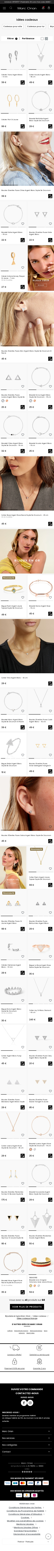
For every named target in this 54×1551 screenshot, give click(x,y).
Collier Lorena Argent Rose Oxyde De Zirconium (12, 1147)
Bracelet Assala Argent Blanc (40, 444)
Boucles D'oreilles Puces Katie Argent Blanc (40, 233)
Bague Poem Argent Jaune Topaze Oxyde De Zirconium (12, 607)
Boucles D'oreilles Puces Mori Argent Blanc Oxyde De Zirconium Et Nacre (26, 352)
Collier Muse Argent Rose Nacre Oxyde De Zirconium (24, 515)
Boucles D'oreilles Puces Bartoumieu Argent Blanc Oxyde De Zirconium (39, 922)
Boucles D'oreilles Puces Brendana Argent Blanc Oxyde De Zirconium (12, 1101)
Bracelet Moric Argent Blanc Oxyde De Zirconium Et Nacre (12, 721)
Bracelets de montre (21, 1331)
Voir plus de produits (27, 1306)
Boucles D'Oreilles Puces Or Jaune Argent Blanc (11, 922)
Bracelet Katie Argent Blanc (11, 233)
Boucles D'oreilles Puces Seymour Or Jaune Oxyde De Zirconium (12, 1237)
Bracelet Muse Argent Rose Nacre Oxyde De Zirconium (11, 1282)
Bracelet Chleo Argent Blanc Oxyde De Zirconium (12, 444)
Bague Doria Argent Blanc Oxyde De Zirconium (11, 1010)
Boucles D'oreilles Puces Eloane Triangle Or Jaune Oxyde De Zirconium (38, 1101)
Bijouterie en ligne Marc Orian (18, 1316)
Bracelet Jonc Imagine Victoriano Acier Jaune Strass (40, 1281)
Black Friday (30, 1333)
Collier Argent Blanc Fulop (11, 1057)
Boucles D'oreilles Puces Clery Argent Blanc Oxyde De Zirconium (40, 1057)
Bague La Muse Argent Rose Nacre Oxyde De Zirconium (40, 966)
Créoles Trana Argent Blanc (11, 76)
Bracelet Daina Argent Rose (39, 607)
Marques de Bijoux (36, 1331)
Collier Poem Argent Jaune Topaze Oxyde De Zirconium (39, 878)
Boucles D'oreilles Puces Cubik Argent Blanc (40, 721)
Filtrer (12, 38)
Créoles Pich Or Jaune (9, 120)
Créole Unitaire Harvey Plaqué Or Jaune (12, 277)
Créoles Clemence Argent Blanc (11, 966)
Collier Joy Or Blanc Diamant (40, 1011)
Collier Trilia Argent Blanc (14, 678)
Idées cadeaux (39, 1316)
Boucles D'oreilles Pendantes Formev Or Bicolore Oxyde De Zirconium (12, 1193)
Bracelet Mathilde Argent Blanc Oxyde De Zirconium (39, 120)
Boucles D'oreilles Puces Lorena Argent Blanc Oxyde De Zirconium (13, 396)
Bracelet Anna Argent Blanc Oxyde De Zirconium (40, 396)
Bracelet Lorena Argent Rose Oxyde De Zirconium (40, 1145)
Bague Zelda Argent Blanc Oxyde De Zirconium (11, 765)
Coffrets (10, 1331)
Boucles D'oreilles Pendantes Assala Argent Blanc (40, 1237)
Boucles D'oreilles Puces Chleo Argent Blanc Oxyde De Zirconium (26, 190)
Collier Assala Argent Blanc (39, 76)
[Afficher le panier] (49, 8)
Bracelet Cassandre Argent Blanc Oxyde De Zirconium (39, 1193)
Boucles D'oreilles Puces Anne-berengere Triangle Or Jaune (40, 765)
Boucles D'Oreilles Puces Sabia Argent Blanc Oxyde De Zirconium (26, 835)
